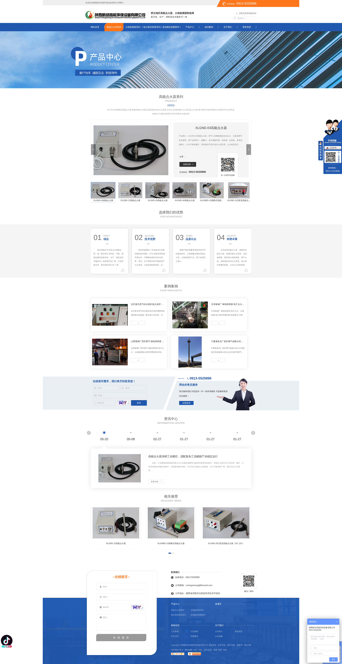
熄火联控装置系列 (151, 27)
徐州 (225, 650)
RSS (195, 650)
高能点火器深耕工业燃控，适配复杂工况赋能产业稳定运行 (183, 456)
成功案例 (209, 27)
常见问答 (174, 636)
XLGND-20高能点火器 (158, 200)
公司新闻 (174, 631)
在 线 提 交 (121, 637)
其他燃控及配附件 (170, 27)
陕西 (215, 650)
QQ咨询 (333, 148)
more (134, 323)
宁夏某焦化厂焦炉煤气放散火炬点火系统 (227, 341)
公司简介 (219, 631)
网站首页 (95, 27)
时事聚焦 (194, 636)
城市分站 (207, 650)
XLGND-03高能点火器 (103, 200)
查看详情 (187, 164)
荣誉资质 (246, 27)
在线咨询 (186, 403)
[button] (93, 149)
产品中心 (190, 27)
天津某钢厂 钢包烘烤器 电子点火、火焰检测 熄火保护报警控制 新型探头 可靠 (227, 304)
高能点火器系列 (113, 27)
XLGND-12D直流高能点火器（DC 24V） (239, 200)
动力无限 (231, 645)
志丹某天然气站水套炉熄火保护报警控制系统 (147, 304)
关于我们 (228, 27)
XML (201, 650)
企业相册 (219, 636)
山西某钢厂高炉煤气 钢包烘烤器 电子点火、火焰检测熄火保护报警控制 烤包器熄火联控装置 (147, 341)
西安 (220, 650)
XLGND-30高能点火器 (185, 200)
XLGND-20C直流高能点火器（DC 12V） (226, 543)
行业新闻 (194, 631)
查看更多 (171, 105)
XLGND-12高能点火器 (130, 200)
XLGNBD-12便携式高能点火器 (212, 200)
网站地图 (188, 650)
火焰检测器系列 (132, 27)
